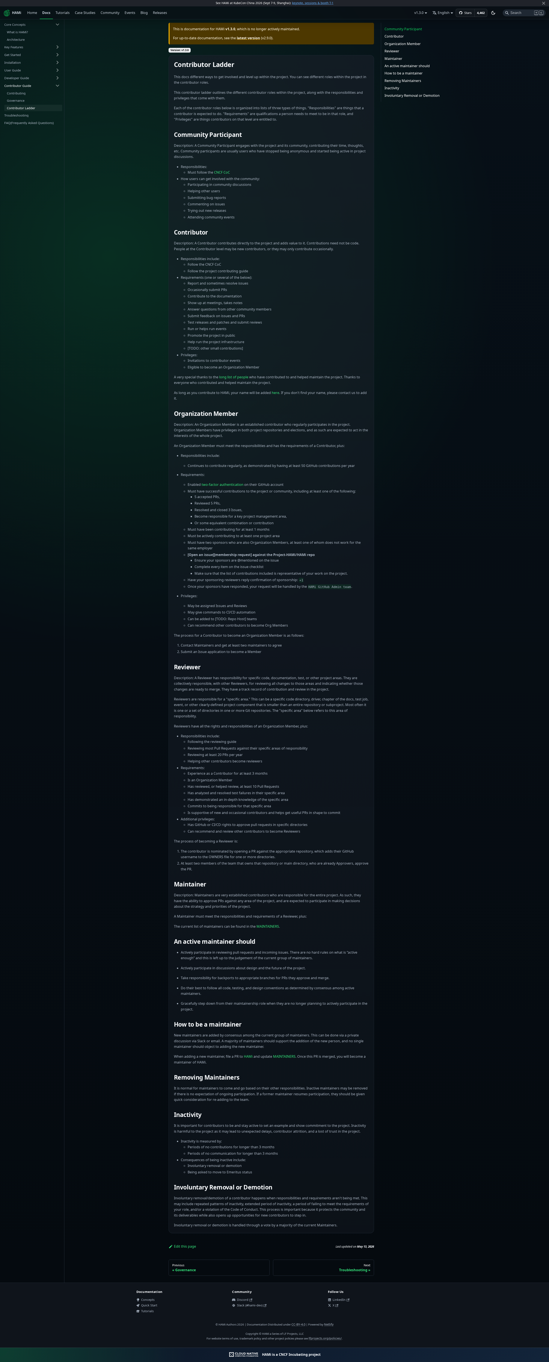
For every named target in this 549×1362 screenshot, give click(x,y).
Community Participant (403, 29)
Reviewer (392, 51)
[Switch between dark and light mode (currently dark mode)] (493, 12)
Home (32, 12)
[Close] (543, 3)
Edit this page (185, 1246)
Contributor (394, 36)
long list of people (233, 377)
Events (130, 12)
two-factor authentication (222, 484)
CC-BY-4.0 (298, 1324)
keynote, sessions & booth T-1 (312, 3)
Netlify (328, 1324)
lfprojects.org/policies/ (325, 1338)
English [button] (443, 12)
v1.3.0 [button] (419, 12)
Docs (46, 12)
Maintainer (393, 58)
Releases (160, 12)
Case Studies (85, 12)
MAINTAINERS (267, 926)
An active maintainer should (407, 66)
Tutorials (63, 12)
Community (110, 12)
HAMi (248, 1056)
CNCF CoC (222, 172)
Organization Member (403, 43)
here (275, 392)
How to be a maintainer (404, 73)
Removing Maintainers (403, 80)
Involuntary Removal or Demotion (412, 95)
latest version (248, 38)
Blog (144, 12)
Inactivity (392, 88)
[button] (32, 24)
